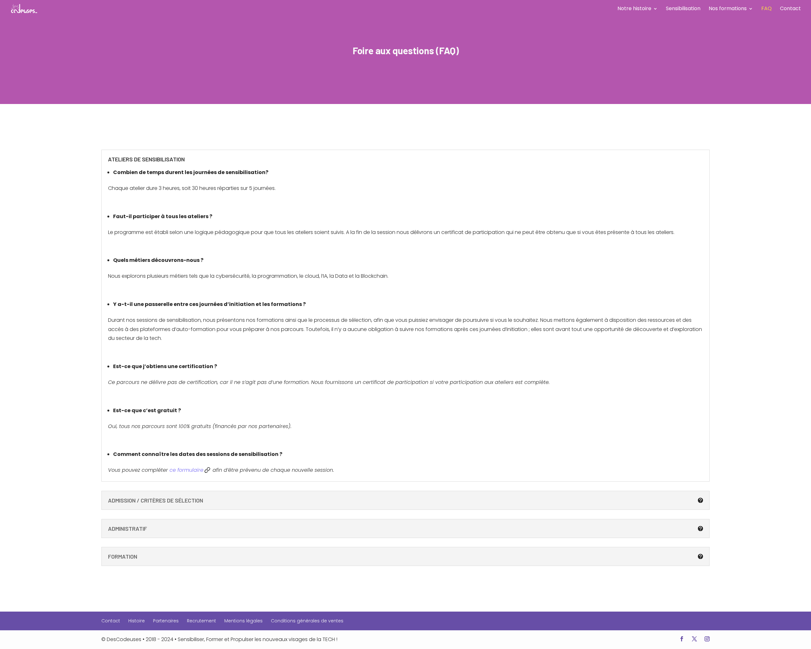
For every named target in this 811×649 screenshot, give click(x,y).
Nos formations (728, 9)
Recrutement (201, 621)
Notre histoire (634, 9)
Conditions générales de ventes (307, 621)
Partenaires (166, 621)
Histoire (136, 621)
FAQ (766, 9)
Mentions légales (243, 621)
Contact (790, 9)
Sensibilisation (683, 9)
